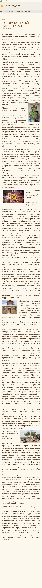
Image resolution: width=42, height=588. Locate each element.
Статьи (6, 11)
